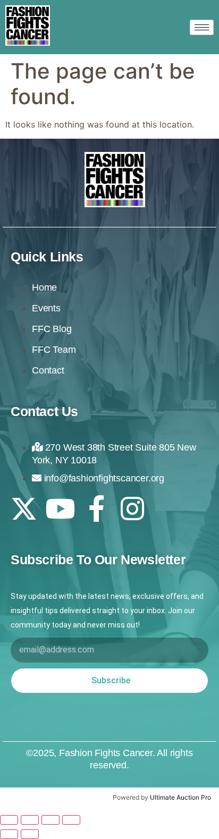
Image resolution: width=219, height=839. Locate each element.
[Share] (50, 820)
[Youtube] (60, 508)
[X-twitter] (24, 508)
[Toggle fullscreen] (30, 820)
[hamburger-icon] (202, 27)
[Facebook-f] (96, 508)
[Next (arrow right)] (30, 834)
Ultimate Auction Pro (180, 797)
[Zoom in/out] (9, 820)
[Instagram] (132, 508)
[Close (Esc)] (71, 820)
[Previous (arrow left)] (9, 834)
